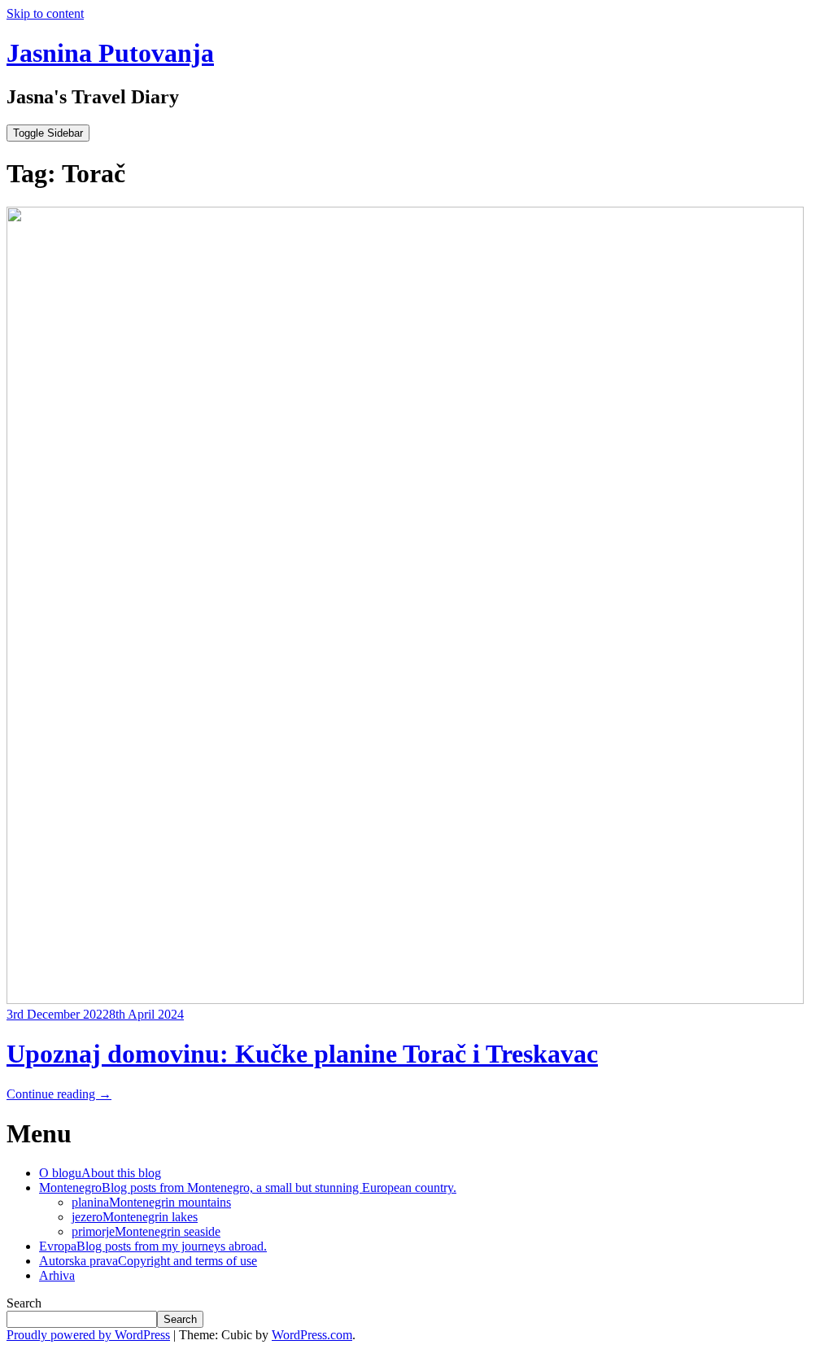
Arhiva (57, 1275)
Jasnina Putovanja (110, 53)
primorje (146, 1231)
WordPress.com (312, 1335)
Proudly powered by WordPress (88, 1335)
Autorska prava (148, 1261)
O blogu (100, 1173)
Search (24, 1303)
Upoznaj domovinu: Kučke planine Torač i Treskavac (302, 1053)
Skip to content (45, 13)
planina (151, 1202)
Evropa (153, 1246)
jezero (135, 1217)
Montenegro (247, 1187)
